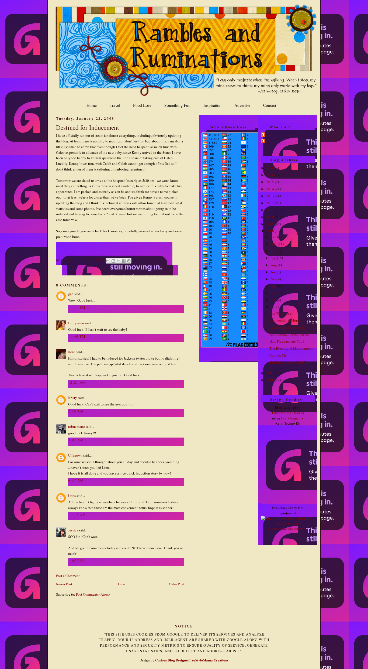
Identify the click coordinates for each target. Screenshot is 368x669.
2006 (270, 379)
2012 (270, 202)
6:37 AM (76, 480)
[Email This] (108, 261)
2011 (270, 209)
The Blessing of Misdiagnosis (291, 348)
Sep (274, 257)
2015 (270, 181)
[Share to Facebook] (123, 261)
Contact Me (278, 355)
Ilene (71, 351)
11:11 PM (76, 307)
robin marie (76, 426)
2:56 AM (76, 411)
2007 (270, 372)
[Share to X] (118, 261)
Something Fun (177, 105)
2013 (270, 195)
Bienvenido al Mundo (285, 320)
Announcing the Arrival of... (289, 334)
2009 (270, 223)
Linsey (267, 141)
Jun (274, 271)
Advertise (242, 105)
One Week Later (281, 313)
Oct (274, 250)
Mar (274, 293)
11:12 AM (77, 514)
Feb (274, 300)
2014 (270, 188)
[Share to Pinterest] (128, 261)
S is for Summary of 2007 (287, 362)
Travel (115, 105)
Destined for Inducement (87, 127)
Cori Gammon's (292, 418)
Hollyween (76, 322)
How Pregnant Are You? (286, 341)
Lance (266, 134)
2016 (270, 174)
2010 (270, 216)
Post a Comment (68, 575)
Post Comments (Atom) (93, 594)
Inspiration (212, 105)
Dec (274, 236)
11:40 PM (76, 336)
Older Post (176, 584)
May (274, 279)
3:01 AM (76, 440)
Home (91, 105)
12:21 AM (77, 382)
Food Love (142, 105)
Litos (72, 495)
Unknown (75, 455)
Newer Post (64, 584)
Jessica (73, 530)
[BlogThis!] (113, 261)
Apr (274, 286)
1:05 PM (75, 560)
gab (71, 293)
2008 (270, 230)
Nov (274, 243)
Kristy (72, 397)
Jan (273, 307)
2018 (270, 167)
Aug (274, 264)
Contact (269, 105)
